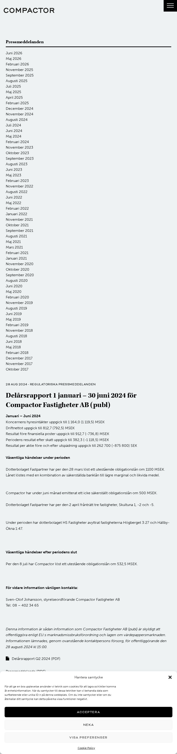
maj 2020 (13, 291)
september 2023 (20, 158)
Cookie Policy (86, 748)
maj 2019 (13, 319)
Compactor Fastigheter (29, 10)
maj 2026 (13, 58)
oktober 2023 (17, 153)
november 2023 (19, 147)
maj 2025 (13, 92)
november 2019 (19, 302)
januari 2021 (16, 258)
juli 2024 (13, 125)
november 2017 (19, 364)
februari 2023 (17, 180)
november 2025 (19, 69)
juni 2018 (14, 341)
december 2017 (19, 358)
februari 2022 (17, 208)
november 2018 (19, 330)
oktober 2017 (17, 369)
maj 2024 (13, 136)
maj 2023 (13, 175)
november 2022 (19, 186)
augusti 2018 (16, 336)
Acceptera (88, 712)
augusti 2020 (17, 280)
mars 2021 (14, 247)
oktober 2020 (17, 269)
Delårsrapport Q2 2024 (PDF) (36, 658)
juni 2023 (14, 169)
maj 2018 (13, 347)
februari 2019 (17, 325)
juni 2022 (14, 197)
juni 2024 (14, 131)
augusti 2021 (16, 236)
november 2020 (19, 264)
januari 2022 (16, 214)
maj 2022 (13, 203)
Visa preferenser (88, 737)
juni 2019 (14, 314)
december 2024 (19, 108)
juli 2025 (13, 86)
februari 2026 (17, 64)
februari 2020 (17, 297)
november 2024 (19, 114)
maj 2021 (13, 241)
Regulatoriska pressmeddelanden (63, 384)
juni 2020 (14, 286)
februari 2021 (17, 253)
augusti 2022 (16, 192)
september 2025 (20, 75)
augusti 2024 (17, 119)
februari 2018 (17, 352)
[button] (170, 677)
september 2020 (20, 275)
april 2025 (14, 97)
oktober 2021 (17, 225)
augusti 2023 (16, 164)
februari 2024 (17, 142)
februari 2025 (17, 103)
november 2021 (19, 219)
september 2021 (19, 230)
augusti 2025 (16, 81)
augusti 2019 (16, 308)
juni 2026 (14, 53)
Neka (88, 725)
